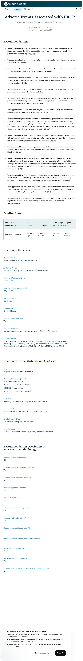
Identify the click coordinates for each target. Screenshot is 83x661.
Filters (7, 9)
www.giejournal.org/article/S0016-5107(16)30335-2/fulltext (29, 331)
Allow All (60, 653)
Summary (17, 9)
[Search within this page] (76, 9)
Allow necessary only (42, 653)
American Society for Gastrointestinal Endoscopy (25, 270)
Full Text (27, 9)
